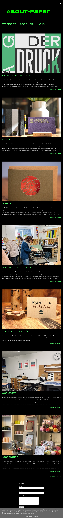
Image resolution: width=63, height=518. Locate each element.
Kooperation (10, 457)
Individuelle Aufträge (16, 331)
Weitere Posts (55, 477)
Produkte (8, 139)
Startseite (9, 24)
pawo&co (8, 203)
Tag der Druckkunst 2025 (18, 75)
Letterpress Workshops (17, 267)
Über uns (26, 24)
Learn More (29, 516)
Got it (36, 516)
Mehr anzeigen (55, 89)
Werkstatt (9, 393)
